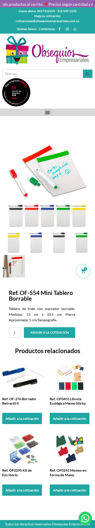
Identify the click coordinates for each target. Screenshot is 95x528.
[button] (47, 112)
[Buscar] (88, 73)
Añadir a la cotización (49, 332)
